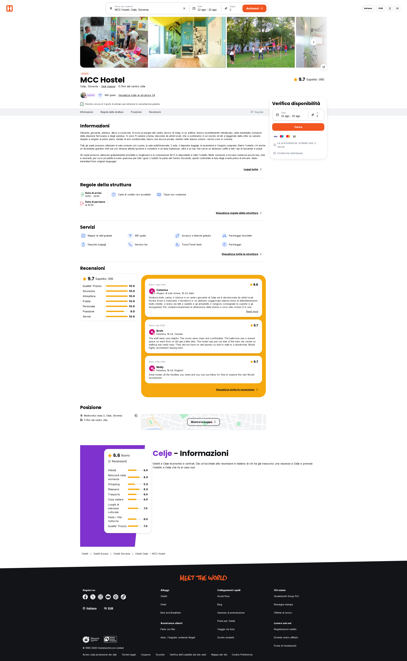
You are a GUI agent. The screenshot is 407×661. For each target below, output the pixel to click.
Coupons (146, 654)
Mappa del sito (219, 654)
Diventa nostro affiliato (286, 637)
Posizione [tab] (136, 112)
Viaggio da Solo (226, 629)
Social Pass (223, 596)
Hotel (163, 604)
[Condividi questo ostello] (324, 67)
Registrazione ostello (285, 629)
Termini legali (129, 654)
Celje (83, 86)
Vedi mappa (108, 86)
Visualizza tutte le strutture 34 (136, 95)
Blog (219, 604)
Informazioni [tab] (86, 112)
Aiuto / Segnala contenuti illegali (178, 637)
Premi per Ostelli (226, 621)
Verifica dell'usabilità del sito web (188, 654)
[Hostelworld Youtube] (108, 596)
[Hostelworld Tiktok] (123, 596)
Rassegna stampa (283, 604)
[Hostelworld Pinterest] (115, 596)
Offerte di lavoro (283, 612)
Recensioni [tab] (155, 112)
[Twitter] (92, 596)
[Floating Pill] (313, 42)
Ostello (84, 73)
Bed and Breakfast (171, 612)
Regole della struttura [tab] (112, 112)
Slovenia (93, 86)
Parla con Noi (168, 629)
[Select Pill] (390, 8)
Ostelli (164, 596)
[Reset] (184, 8)
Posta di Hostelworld (285, 645)
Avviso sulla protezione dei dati (100, 654)
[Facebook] (85, 596)
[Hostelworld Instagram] (100, 596)
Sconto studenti (225, 637)
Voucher (160, 654)
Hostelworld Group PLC (286, 596)
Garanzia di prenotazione (231, 612)
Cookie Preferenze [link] (242, 654)
